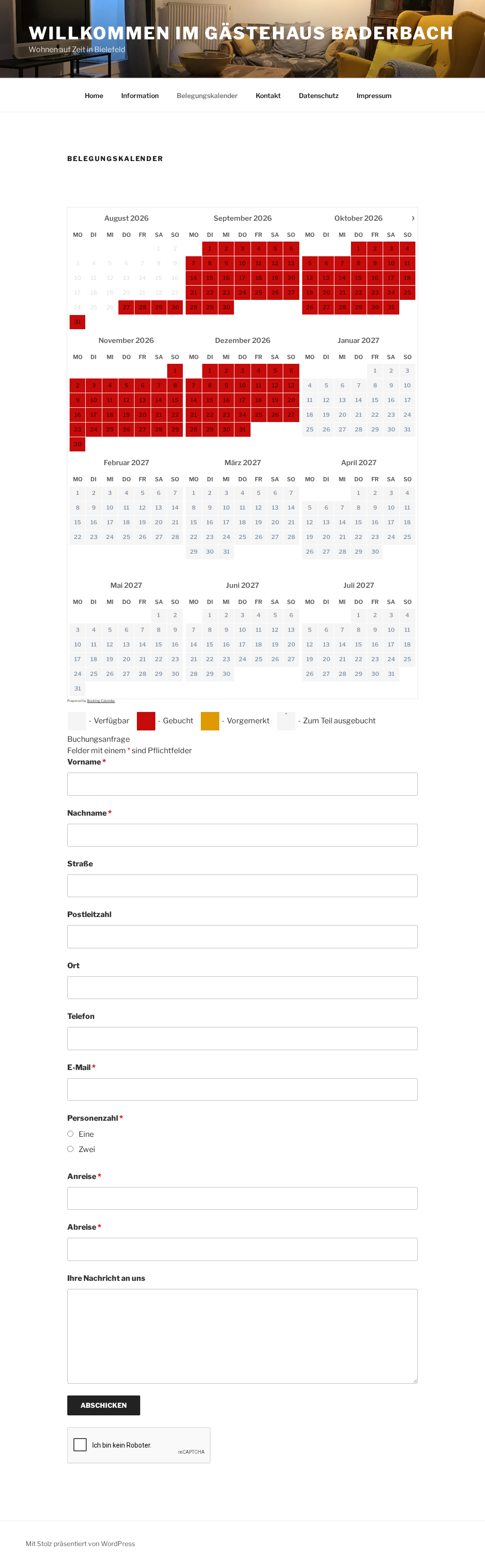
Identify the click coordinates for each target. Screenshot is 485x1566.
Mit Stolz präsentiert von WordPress (80, 1543)
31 (407, 429)
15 (375, 400)
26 (326, 429)
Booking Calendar (101, 701)
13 (342, 400)
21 (358, 414)
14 (358, 400)
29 (375, 429)
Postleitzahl (89, 914)
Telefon (81, 1016)
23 (391, 414)
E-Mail (81, 1067)
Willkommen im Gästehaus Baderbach (241, 33)
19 (326, 414)
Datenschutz (319, 95)
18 (309, 414)
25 (310, 429)
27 (342, 429)
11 (310, 400)
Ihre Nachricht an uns (106, 1278)
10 (407, 385)
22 (375, 414)
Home (94, 95)
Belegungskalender (207, 95)
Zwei (87, 1149)
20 (342, 414)
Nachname (89, 813)
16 (391, 400)
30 (391, 429)
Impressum (374, 95)
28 (358, 429)
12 (326, 400)
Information (140, 95)
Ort (73, 965)
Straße (80, 863)
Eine (86, 1134)
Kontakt (268, 95)
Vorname (86, 761)
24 (407, 414)
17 (407, 400)
